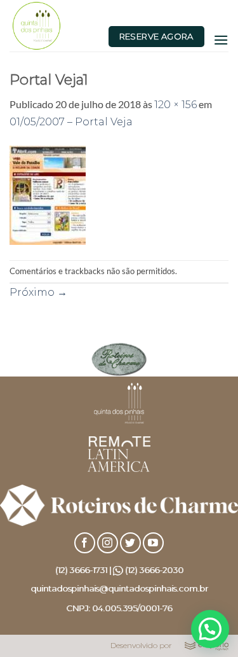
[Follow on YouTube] (153, 542)
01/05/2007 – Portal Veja (71, 122)
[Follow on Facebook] (84, 542)
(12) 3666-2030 (154, 570)
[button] (220, 39)
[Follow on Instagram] (107, 542)
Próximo (38, 292)
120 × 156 (175, 105)
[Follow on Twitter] (130, 542)
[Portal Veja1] (48, 194)
